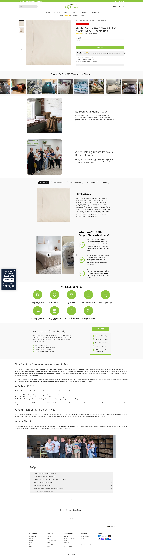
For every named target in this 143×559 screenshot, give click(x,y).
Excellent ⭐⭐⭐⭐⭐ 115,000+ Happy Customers (71, 15)
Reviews (49, 546)
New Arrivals (32, 536)
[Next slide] (76, 255)
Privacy (65, 544)
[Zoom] (48, 42)
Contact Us (66, 542)
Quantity (78, 40)
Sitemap (48, 542)
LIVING (73, 12)
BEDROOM (57, 12)
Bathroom (31, 540)
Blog (48, 538)
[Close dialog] (14, 270)
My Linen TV (50, 536)
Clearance (31, 546)
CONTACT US (95, 12)
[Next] (22, 49)
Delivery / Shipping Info (69, 538)
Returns (65, 540)
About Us (66, 536)
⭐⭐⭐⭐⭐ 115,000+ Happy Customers (86, 33)
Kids (30, 544)
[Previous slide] (34, 255)
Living (30, 542)
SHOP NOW (9, 280)
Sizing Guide (50, 544)
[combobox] (28, 6)
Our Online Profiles (51, 540)
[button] (76, 53)
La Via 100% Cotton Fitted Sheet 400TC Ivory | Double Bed (93, 20)
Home (77, 20)
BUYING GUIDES (83, 12)
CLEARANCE (47, 12)
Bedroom (31, 538)
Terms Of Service (68, 546)
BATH (65, 12)
